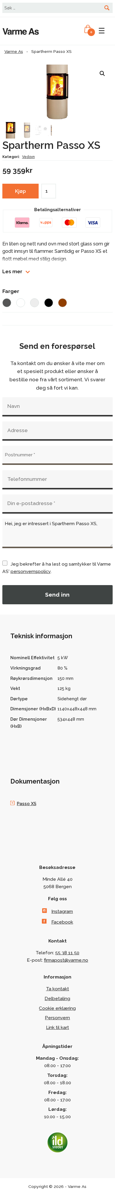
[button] (102, 73)
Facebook (62, 922)
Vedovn (28, 157)
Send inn (57, 594)
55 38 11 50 (67, 952)
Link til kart (57, 1027)
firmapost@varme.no (66, 960)
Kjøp (20, 191)
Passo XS (26, 803)
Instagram (62, 911)
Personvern (57, 1017)
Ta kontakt (57, 989)
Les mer (12, 271)
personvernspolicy (31, 571)
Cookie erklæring (57, 1008)
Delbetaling (57, 998)
